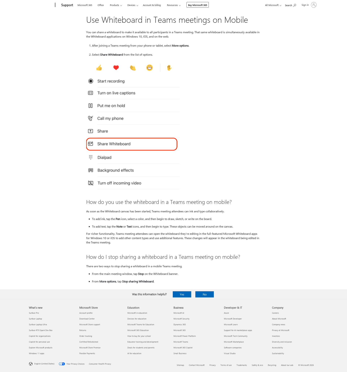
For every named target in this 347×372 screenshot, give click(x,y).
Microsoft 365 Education (138, 330)
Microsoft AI (179, 313)
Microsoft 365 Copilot (183, 347)
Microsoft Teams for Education (140, 324)
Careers (275, 313)
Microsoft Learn (231, 324)
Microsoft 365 (85, 5)
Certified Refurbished (88, 341)
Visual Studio (229, 353)
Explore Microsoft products (40, 347)
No (205, 294)
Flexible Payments (87, 353)
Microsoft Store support (89, 324)
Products (114, 5)
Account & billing (152, 5)
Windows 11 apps (36, 353)
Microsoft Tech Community (235, 336)
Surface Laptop (35, 318)
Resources (172, 5)
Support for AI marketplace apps (238, 330)
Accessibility (277, 347)
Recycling (272, 365)
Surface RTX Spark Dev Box (40, 330)
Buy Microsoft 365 (197, 5)
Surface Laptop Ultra (38, 324)
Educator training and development (142, 341)
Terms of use (226, 365)
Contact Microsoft (197, 365)
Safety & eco (257, 365)
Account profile (86, 313)
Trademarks (242, 365)
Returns (82, 330)
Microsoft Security (181, 318)
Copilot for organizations (40, 336)
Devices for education (136, 318)
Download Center (87, 318)
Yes (182, 294)
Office (101, 5)
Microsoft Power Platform (185, 336)
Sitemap (180, 365)
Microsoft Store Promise (89, 347)
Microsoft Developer (233, 318)
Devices (131, 5)
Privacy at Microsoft (280, 330)
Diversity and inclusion (282, 341)
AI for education (134, 353)
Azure (226, 313)
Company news (278, 324)
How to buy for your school (139, 336)
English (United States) (44, 363)
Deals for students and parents (141, 347)
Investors (276, 336)
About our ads (287, 365)
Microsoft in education (137, 313)
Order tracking (85, 336)
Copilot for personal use (39, 341)
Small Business (180, 353)
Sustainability (278, 353)
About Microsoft (279, 318)
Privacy (212, 365)
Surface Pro (34, 313)
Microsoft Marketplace (234, 341)
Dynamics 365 (180, 324)
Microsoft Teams (181, 341)
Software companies (233, 347)
